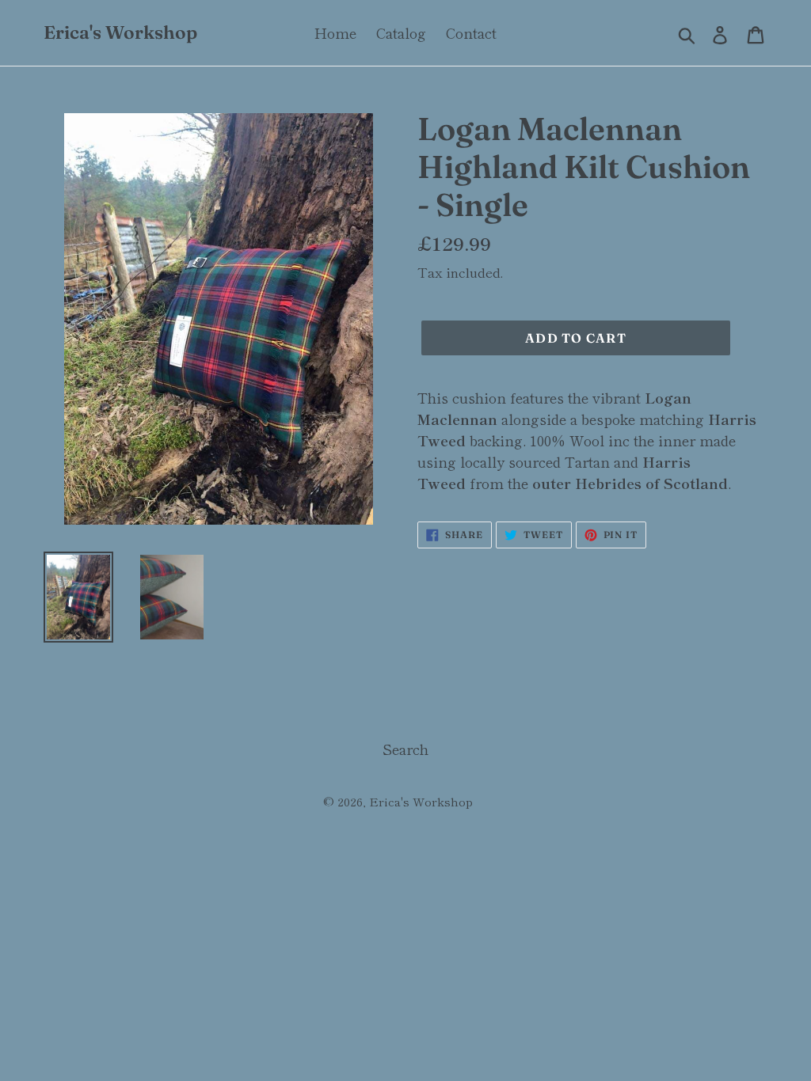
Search (405, 748)
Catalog (401, 32)
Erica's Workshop (120, 33)
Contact (471, 32)
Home (335, 32)
